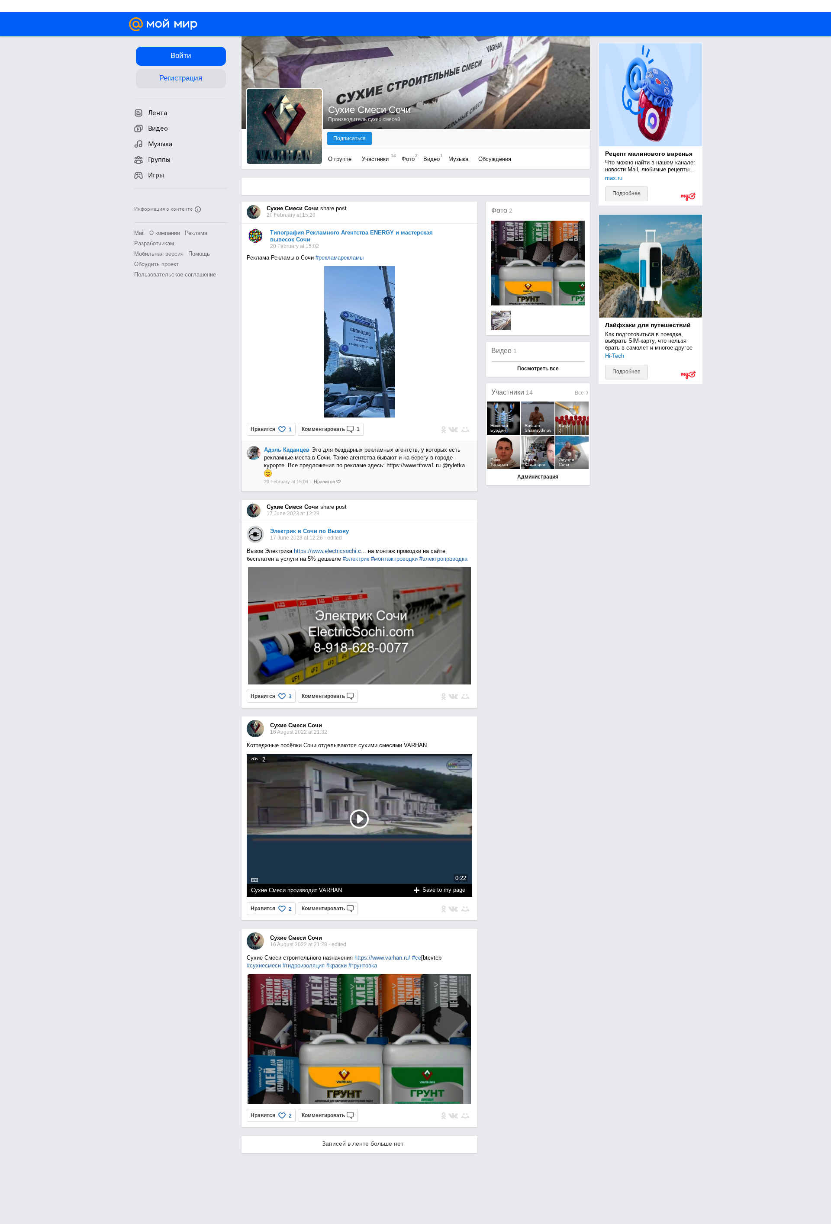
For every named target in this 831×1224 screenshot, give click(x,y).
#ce (416, 957)
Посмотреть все (538, 369)
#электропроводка (443, 559)
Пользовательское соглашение (175, 274)
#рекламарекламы (340, 257)
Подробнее (626, 193)
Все (580, 393)
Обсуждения (494, 159)
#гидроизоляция (304, 965)
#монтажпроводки (394, 559)
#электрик (356, 559)
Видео (430, 159)
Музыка (458, 159)
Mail (139, 233)
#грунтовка (362, 965)
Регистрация (180, 78)
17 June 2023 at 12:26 (297, 538)
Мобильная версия (159, 254)
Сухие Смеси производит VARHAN (296, 890)
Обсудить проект (156, 264)
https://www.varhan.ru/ (382, 957)
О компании (164, 233)
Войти (181, 55)
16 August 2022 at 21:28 (299, 944)
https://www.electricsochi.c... (330, 551)
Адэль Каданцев (286, 450)
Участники (377, 159)
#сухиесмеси (264, 965)
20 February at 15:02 (294, 246)
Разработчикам (154, 243)
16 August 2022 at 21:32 (298, 732)
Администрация (537, 477)
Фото (407, 159)
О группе (340, 159)
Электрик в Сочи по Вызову (309, 531)
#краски (336, 965)
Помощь (199, 254)
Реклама (196, 233)
